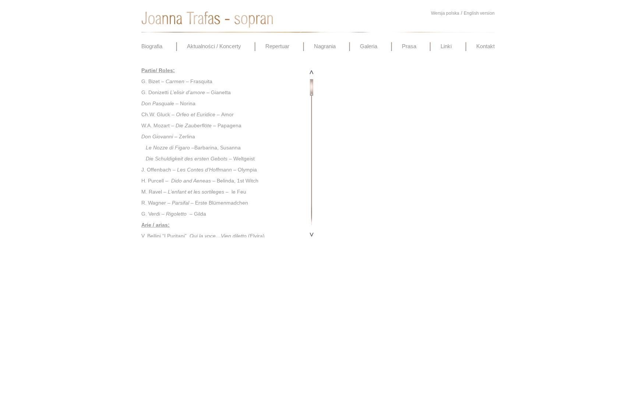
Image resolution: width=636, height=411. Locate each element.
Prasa (409, 46)
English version (479, 13)
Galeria (368, 46)
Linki (446, 46)
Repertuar (277, 46)
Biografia (151, 46)
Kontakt (485, 46)
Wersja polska (445, 13)
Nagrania (325, 46)
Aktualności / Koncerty (214, 46)
